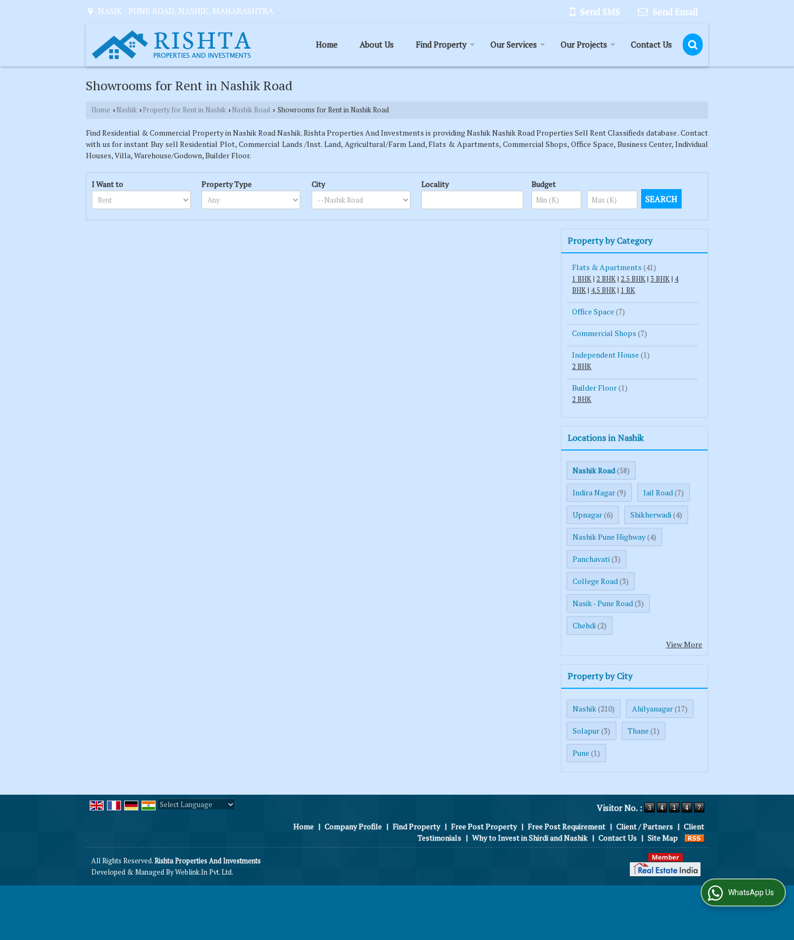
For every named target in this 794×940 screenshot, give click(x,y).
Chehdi (584, 625)
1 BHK (581, 279)
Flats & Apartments (607, 267)
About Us (377, 44)
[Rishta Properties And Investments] (171, 45)
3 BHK (660, 279)
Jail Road (658, 492)
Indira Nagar (594, 492)
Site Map (663, 837)
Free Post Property (484, 826)
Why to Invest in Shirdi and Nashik (530, 837)
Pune (581, 753)
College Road (595, 581)
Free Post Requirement (566, 826)
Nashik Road (251, 110)
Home (327, 44)
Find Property (441, 44)
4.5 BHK (603, 290)
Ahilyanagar (652, 708)
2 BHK (606, 279)
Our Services (513, 44)
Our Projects (584, 44)
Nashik (126, 110)
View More (684, 644)
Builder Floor (594, 387)
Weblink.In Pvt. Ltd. (204, 872)
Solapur (586, 731)
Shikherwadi (650, 514)
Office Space (593, 311)
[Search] (693, 44)
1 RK (628, 290)
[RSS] (694, 837)
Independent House (605, 355)
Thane (638, 731)
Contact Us (651, 44)
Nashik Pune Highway (609, 537)
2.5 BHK (633, 279)
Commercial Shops (604, 333)
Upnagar (587, 514)
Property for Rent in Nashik (184, 110)
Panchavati (591, 559)
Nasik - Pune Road (603, 603)
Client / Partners (644, 826)
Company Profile (353, 826)
